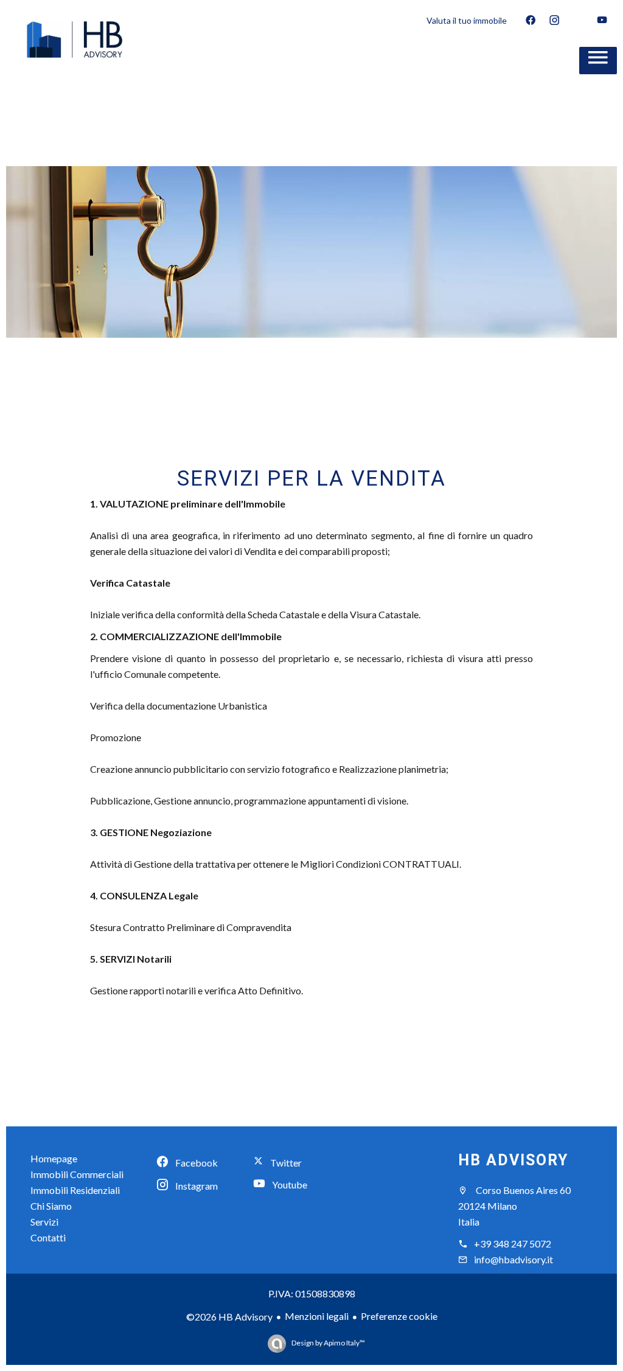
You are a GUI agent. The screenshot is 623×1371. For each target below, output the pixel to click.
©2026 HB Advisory (229, 1316)
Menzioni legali (317, 1316)
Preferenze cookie (399, 1316)
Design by (327, 1342)
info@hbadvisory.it (513, 1259)
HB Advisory (513, 1160)
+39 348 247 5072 (512, 1243)
